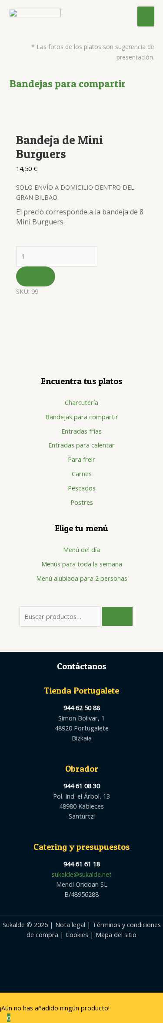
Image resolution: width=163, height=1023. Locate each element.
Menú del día (81, 549)
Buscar (117, 616)
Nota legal (70, 924)
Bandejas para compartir (81, 416)
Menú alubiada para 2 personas (81, 578)
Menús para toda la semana (81, 563)
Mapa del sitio (116, 934)
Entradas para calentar (81, 445)
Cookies (77, 934)
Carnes (82, 473)
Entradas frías (81, 431)
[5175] (35, 276)
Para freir (81, 459)
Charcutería (81, 402)
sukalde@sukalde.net (82, 874)
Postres (81, 502)
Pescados (82, 488)
